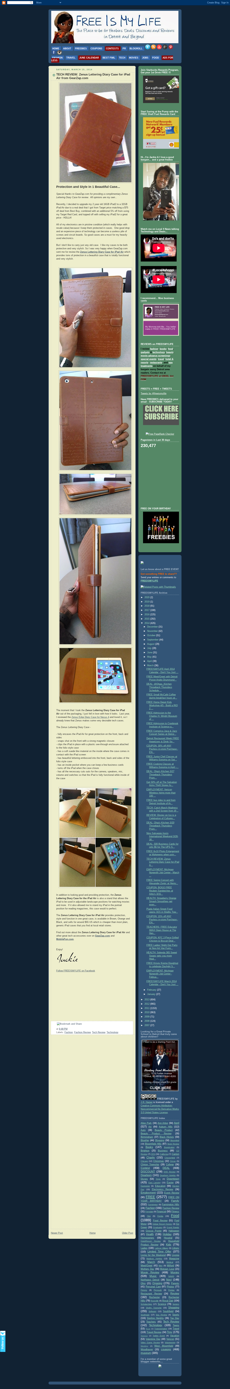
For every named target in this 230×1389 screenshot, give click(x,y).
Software (152, 1311)
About (67, 48)
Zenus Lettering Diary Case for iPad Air (102, 252)
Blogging (159, 1140)
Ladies (144, 1248)
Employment (148, 1192)
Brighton (145, 1150)
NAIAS (171, 1276)
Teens (176, 1325)
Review (174, 1293)
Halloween (174, 1231)
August (151, 644)
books (163, 349)
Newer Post (57, 1233)
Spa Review (161, 1315)
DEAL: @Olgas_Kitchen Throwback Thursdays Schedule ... (159, 687)
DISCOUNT (148, 1171)
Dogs (158, 1179)
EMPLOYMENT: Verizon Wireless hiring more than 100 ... (161, 792)
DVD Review (170, 1172)
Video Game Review (150, 1342)
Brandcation (169, 1147)
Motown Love (167, 1269)
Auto (143, 1130)
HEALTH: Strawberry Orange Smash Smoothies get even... (161, 901)
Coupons (96, 48)
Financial (161, 1211)
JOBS (145, 57)
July (149, 648)
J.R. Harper (147, 1102)
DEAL (166, 1167)
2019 (147, 601)
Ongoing (157, 1283)
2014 (147, 623)
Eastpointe (145, 1186)
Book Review (173, 1144)
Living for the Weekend (153, 1255)
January (151, 994)
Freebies (81, 48)
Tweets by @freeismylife (153, 393)
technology (159, 352)
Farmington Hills (170, 1204)
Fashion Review (82, 1032)
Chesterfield (170, 1158)
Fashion (57, 57)
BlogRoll (136, 48)
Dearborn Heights (168, 1175)
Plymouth (158, 1290)
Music (153, 1276)
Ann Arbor (163, 1123)
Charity (150, 1157)
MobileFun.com (65, 939)
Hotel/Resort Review (151, 1241)
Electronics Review (162, 1189)
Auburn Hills (165, 1127)
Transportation (160, 1329)
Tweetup (144, 1336)
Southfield (168, 1311)
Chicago (144, 1161)
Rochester (154, 1297)
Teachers (151, 1322)
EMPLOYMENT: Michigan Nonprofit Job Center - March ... (162, 872)
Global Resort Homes (162, 1224)
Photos (170, 1286)
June (150, 652)
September (153, 639)
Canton (175, 1154)
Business (163, 1150)
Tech (122, 57)
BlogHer (145, 1140)
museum (146, 1352)
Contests (112, 48)
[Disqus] (92, 1083)
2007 (147, 1025)
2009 (147, 1016)
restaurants (156, 362)
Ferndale (149, 1212)
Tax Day (174, 1318)
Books (149, 1147)
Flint (149, 1216)
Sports (175, 1315)
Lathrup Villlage (161, 1248)
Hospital (168, 1238)
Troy (169, 1332)
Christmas (158, 1161)
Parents (175, 1283)
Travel (70, 57)
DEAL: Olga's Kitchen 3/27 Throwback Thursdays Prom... (160, 774)
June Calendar (89, 57)
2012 (147, 1004)
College (170, 1164)
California (164, 1154)
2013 (147, 999)
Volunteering (170, 1342)
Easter (170, 1182)
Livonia (175, 1255)
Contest (145, 1167)
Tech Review (98, 1032)
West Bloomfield (163, 1346)
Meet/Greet (146, 1265)
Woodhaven (147, 1349)
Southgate (145, 1315)
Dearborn (146, 1175)
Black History (167, 1137)
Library (175, 1248)
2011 (147, 1008)
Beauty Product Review (156, 1133)
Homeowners (147, 1238)
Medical (169, 1262)
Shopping (173, 1307)
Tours (148, 1329)
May (149, 657)
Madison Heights (154, 1259)
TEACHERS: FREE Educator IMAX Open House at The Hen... (161, 930)
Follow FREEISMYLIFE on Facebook (75, 970)
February (152, 990)
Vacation (174, 1335)
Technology (112, 1032)
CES (153, 1154)
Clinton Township (150, 1164)
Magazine (174, 1258)
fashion (154, 349)
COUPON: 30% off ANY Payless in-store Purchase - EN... (162, 749)
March (150, 665)
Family (175, 1200)
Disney (144, 1179)
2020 (147, 597)
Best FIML (109, 57)
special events (149, 359)
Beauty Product (164, 1130)
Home (55, 48)
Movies (133, 57)
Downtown (173, 1178)
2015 (147, 619)
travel (161, 359)
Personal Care (153, 1286)
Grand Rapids (173, 1227)
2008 (147, 1021)
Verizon (170, 1339)
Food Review (160, 1220)
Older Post (127, 1233)
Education (160, 1186)
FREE (150, 1197)
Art (149, 1127)
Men (160, 1266)
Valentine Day (153, 1339)
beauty (169, 352)
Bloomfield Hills (153, 1144)
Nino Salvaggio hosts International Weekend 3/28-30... (162, 836)
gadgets (145, 352)
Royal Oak (167, 1300)
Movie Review (150, 1272)
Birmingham (147, 1137)
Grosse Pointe (154, 1231)
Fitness (175, 1211)
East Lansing (154, 1183)
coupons (166, 1349)
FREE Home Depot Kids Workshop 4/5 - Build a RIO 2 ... (162, 705)
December (152, 627)
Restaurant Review (151, 1293)
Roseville (154, 1301)
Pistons (144, 1290)
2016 (147, 614)
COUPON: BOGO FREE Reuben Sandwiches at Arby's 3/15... (159, 890)
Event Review (171, 1193)
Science (162, 1304)
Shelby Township (154, 1308)
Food (155, 57)
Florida (160, 1216)
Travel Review (154, 1332)
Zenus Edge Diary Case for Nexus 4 (90, 717)
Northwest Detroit (150, 1280)
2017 (147, 610)
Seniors (175, 1304)
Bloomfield (174, 1140)
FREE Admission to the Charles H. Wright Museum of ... (161, 716)
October (151, 635)
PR (124, 48)
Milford (170, 1265)
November (152, 631)
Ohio (143, 1283)
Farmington (153, 1204)
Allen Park (146, 1123)
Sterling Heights (155, 1318)
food (170, 349)
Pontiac (171, 1290)
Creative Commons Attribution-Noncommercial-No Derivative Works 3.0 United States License (160, 1109)
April (150, 661)
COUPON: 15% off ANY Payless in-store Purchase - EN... (162, 919)
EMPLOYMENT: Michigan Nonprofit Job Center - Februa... (160, 974)
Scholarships (146, 1304)
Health (150, 1234)
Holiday (167, 1234)
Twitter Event (159, 1336)
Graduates (157, 1227)
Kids (168, 1244)
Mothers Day (147, 1269)
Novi (169, 1279)
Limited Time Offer (159, 1251)
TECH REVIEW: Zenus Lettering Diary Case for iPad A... (162, 862)
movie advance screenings (155, 355)
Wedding (144, 1346)
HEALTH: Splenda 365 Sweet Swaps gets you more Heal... (161, 955)
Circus (173, 1161)
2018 (147, 606)
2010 (147, 1012)
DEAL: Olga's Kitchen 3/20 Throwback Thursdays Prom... (160, 825)
